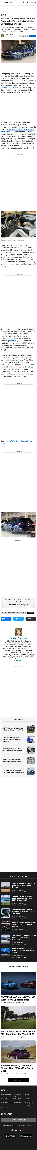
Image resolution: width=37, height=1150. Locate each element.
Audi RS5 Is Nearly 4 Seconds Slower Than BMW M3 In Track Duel (17, 1068)
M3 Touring (11, 612)
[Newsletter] (27, 2)
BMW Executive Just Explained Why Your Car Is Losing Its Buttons (23, 924)
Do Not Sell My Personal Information (28, 1104)
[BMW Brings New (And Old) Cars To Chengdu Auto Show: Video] (5, 948)
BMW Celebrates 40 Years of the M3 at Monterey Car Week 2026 (18, 1032)
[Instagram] (20, 660)
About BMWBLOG (6, 1094)
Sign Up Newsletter (27, 1099)
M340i (14, 341)
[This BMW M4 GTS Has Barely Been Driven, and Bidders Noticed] (5, 883)
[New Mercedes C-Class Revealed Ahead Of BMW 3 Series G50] (31, 737)
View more (17, 1080)
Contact (26, 1094)
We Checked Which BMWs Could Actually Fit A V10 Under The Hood (23, 911)
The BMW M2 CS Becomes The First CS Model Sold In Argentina (24, 937)
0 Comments (32, 36)
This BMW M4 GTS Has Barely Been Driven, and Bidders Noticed (23, 885)
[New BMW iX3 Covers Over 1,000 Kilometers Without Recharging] (31, 768)
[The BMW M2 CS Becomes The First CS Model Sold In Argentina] (5, 935)
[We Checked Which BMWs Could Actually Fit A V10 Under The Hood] (5, 909)
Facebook (7, 619)
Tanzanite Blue (21, 612)
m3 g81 (4, 612)
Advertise (4, 1098)
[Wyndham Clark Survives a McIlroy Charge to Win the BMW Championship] (5, 896)
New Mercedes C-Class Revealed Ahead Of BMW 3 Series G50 (11, 739)
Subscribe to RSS (6, 1102)
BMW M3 (3, 15)
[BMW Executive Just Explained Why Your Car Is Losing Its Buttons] (5, 922)
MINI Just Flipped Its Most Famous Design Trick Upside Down (12, 750)
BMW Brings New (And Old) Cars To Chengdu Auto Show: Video (23, 950)
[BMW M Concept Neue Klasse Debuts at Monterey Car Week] (31, 726)
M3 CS (30, 367)
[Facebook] (13, 660)
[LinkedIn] (23, 660)
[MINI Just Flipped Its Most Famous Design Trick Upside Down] (31, 747)
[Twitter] (17, 660)
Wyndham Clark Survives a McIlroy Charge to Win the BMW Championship (22, 898)
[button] (33, 535)
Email (31, 619)
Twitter (19, 619)
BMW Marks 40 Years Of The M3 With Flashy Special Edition (18, 998)
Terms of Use (17, 1098)
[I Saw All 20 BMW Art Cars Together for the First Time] (31, 758)
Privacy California (6, 1108)
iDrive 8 (4, 259)
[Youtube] (20, 1131)
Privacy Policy (17, 1102)
